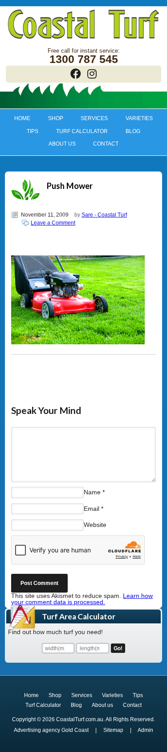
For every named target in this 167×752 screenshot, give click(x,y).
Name (92, 492)
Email (91, 508)
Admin (145, 730)
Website (95, 524)
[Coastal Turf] (83, 39)
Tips (28, 131)
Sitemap (113, 730)
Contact (105, 144)
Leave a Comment (53, 223)
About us (57, 144)
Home (22, 118)
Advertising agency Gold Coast (51, 730)
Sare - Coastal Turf (104, 215)
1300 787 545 (83, 59)
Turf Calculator (82, 131)
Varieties (135, 118)
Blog (133, 131)
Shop (51, 118)
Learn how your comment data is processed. (82, 599)
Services (90, 118)
